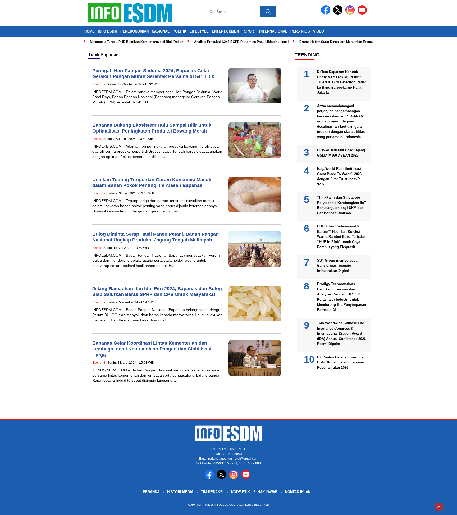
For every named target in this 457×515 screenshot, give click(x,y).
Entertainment (226, 31)
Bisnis (96, 139)
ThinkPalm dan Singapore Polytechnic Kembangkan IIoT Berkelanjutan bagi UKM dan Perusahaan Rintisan (341, 205)
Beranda (151, 492)
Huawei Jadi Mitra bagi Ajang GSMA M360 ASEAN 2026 (341, 152)
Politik (179, 31)
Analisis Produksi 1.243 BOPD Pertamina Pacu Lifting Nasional (241, 42)
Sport (250, 31)
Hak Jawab (267, 492)
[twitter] (338, 13)
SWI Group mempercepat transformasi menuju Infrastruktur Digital (337, 265)
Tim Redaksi (212, 492)
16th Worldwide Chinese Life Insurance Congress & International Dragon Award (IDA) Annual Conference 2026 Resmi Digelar (341, 333)
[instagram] (351, 13)
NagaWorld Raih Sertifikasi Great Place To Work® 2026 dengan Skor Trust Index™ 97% (339, 176)
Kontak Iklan (297, 492)
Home (89, 31)
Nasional (161, 31)
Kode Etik (240, 492)
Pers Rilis (300, 31)
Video (318, 31)
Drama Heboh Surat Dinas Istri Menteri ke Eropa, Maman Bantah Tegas (352, 42)
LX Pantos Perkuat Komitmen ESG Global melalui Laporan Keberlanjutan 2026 (341, 362)
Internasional (273, 31)
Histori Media (180, 492)
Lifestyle (199, 31)
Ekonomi (98, 84)
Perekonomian (134, 31)
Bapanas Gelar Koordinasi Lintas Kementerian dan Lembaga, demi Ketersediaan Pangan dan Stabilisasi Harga (151, 349)
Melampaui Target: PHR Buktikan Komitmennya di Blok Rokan (136, 42)
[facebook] (326, 13)
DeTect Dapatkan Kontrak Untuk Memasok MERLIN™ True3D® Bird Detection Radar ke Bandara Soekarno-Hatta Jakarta (341, 82)
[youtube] (363, 13)
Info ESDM (107, 31)
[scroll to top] (439, 506)
